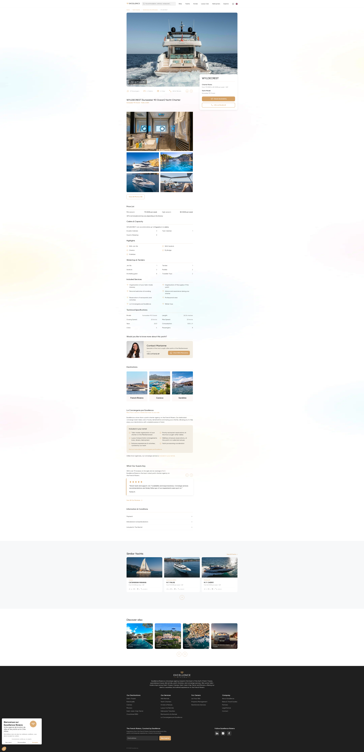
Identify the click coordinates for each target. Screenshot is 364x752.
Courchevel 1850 (132, 714)
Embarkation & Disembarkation (137, 522)
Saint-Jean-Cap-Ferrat (135, 711)
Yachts (187, 4)
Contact (225, 711)
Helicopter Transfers (168, 711)
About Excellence (228, 698)
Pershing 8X (207, 580)
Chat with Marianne (180, 353)
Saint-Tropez (131, 698)
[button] (187, 475)
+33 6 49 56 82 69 (153, 354)
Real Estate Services (198, 705)
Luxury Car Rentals (167, 708)
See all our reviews (133, 500)
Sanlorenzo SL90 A (171, 580)
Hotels (195, 4)
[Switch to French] (236, 4)
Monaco (129, 708)
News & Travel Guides (229, 702)
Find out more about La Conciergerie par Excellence (145, 449)
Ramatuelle (131, 702)
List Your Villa (195, 698)
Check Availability (220, 99)
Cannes (129, 705)
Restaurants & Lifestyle (169, 714)
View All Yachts (231, 554)
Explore (226, 4)
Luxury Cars (205, 4)
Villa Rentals (165, 698)
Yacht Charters (166, 702)
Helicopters (216, 4)
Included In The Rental (134, 527)
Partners (225, 705)
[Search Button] (144, 4)
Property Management (199, 702)
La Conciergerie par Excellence (171, 717)
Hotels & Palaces (166, 705)
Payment (130, 516)
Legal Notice (226, 708)
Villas (180, 4)
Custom (131, 580)
